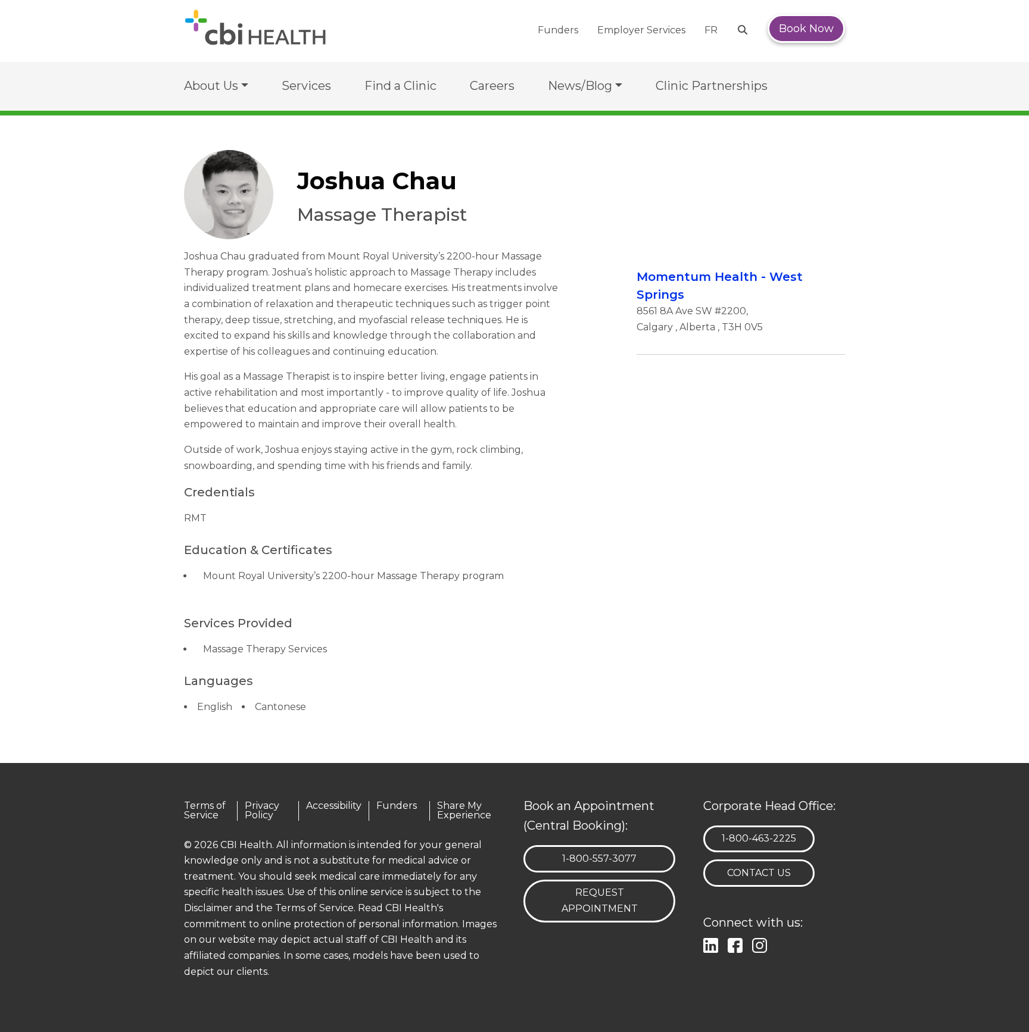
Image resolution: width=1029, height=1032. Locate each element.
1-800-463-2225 (758, 838)
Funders (558, 30)
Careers (492, 86)
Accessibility (333, 806)
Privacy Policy (262, 811)
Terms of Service (205, 811)
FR (711, 30)
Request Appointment (600, 900)
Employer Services (641, 30)
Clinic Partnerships (712, 86)
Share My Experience (464, 811)
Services (306, 86)
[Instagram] (762, 944)
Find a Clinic (400, 86)
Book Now (806, 28)
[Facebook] (737, 944)
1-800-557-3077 (599, 858)
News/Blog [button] (580, 86)
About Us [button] (211, 86)
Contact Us (759, 872)
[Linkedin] (713, 944)
